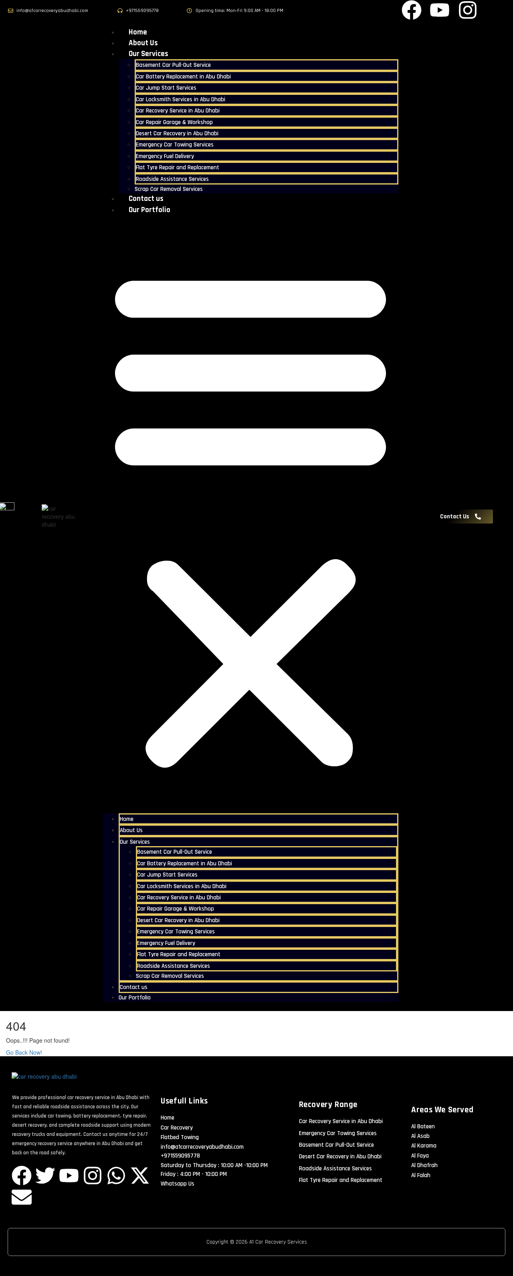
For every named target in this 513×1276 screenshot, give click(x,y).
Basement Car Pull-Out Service (173, 65)
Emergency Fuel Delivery (165, 156)
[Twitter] (45, 1176)
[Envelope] (22, 1197)
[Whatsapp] (116, 1176)
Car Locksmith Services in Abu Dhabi (180, 99)
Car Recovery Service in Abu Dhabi (178, 110)
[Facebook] (22, 1176)
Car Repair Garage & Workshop (174, 122)
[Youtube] (69, 1176)
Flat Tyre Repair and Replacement (177, 167)
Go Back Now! (25, 1052)
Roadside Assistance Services (172, 179)
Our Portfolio (149, 210)
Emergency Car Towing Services (175, 144)
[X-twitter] (140, 1176)
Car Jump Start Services (166, 88)
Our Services (148, 54)
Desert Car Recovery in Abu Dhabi (177, 133)
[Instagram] (93, 1176)
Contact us (146, 199)
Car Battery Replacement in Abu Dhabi (183, 76)
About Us (143, 43)
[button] (250, 516)
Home (138, 32)
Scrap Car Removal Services (169, 189)
